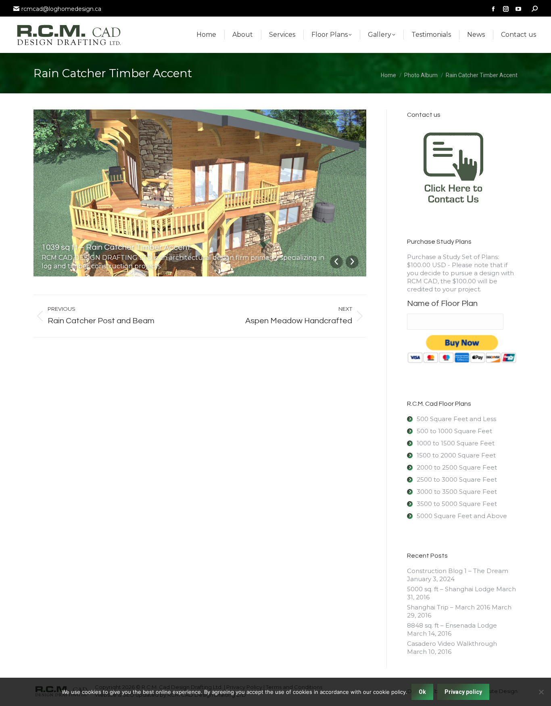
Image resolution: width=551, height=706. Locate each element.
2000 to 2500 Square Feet (457, 467)
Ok (422, 692)
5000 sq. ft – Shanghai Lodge (451, 589)
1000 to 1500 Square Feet (456, 443)
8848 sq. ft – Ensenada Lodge (452, 625)
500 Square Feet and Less (456, 419)
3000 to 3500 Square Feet (457, 491)
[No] (541, 692)
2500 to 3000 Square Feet (457, 479)
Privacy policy (463, 692)
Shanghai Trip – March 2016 (448, 607)
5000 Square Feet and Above (462, 516)
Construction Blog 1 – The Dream (457, 571)
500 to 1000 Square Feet (454, 431)
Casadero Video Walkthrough (452, 643)
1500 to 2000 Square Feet (456, 455)
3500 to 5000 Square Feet (457, 504)
